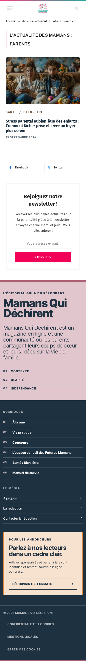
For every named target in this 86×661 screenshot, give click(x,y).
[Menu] (10, 8)
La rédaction (43, 508)
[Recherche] (76, 8)
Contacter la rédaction (43, 518)
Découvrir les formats (43, 584)
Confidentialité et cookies (30, 624)
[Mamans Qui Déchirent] (43, 8)
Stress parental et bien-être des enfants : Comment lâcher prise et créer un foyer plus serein (42, 126)
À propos (43, 498)
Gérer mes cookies (24, 649)
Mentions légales (22, 637)
